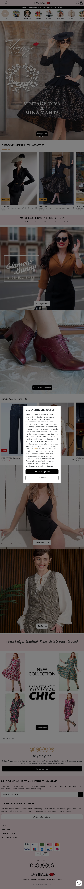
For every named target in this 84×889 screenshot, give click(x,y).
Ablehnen (42, 478)
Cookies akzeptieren (42, 472)
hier (35, 449)
